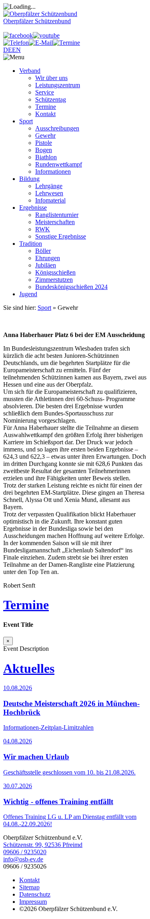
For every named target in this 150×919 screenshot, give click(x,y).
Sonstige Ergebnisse (60, 236)
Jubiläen (45, 265)
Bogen (43, 149)
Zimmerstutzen (54, 279)
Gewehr (45, 135)
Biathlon (46, 157)
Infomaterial (50, 200)
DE (7, 49)
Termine (45, 106)
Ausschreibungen (57, 128)
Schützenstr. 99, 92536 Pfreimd (42, 844)
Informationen (53, 171)
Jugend (28, 294)
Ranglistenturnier (56, 214)
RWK (42, 229)
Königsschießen (55, 272)
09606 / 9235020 (24, 852)
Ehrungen (47, 258)
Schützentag (50, 99)
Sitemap (29, 887)
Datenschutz (34, 894)
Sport (26, 121)
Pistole (43, 142)
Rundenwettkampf (58, 164)
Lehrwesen (49, 193)
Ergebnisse (33, 207)
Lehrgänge (48, 186)
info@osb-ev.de (23, 859)
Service (44, 92)
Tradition (30, 243)
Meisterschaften (55, 222)
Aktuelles (28, 668)
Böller (43, 250)
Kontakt (45, 113)
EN (16, 49)
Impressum (33, 901)
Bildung (29, 178)
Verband (29, 70)
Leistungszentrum (57, 85)
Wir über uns (51, 77)
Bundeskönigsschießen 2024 (71, 286)
